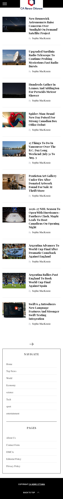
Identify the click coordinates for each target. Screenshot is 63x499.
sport (8, 406)
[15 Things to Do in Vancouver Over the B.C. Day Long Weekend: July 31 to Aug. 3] (14, 149)
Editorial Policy (13, 458)
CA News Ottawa (37, 484)
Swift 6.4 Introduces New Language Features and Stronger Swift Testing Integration (44, 311)
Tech (8, 399)
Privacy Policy (13, 466)
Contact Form (13, 444)
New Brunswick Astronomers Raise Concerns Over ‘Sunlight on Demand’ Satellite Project (43, 26)
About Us (11, 437)
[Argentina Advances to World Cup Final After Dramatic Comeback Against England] (14, 251)
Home (9, 364)
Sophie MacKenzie (41, 38)
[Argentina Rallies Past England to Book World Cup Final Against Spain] (14, 280)
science (9, 392)
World (9, 378)
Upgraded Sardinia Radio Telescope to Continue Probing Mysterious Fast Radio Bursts (43, 58)
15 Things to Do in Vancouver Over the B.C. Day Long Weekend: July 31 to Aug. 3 (42, 150)
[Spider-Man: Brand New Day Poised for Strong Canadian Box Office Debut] (14, 119)
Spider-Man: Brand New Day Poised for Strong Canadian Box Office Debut (43, 119)
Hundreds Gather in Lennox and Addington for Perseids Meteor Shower (44, 90)
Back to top (29, 493)
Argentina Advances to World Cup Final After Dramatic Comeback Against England (44, 250)
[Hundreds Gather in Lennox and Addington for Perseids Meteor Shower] (14, 90)
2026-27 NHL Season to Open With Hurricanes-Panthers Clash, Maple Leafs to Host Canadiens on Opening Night (44, 218)
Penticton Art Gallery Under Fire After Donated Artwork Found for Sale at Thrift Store (42, 183)
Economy (11, 385)
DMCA (10, 451)
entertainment (12, 413)
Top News (11, 371)
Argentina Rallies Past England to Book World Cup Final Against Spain (43, 280)
